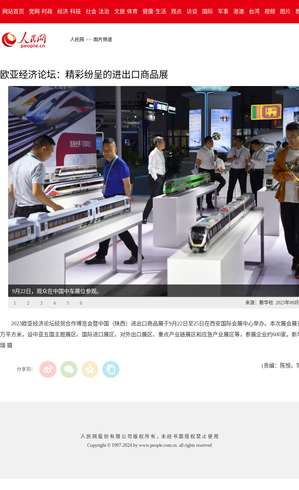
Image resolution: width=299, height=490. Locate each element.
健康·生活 (154, 11)
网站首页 (13, 11)
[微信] (68, 369)
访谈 (191, 11)
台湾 (254, 11)
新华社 (266, 303)
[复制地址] (111, 369)
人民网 (77, 39)
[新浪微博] (47, 369)
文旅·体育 (126, 11)
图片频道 (102, 39)
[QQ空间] (89, 369)
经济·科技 (69, 11)
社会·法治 (97, 11)
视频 (269, 11)
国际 (207, 11)
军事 (223, 11)
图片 (285, 11)
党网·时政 (41, 11)
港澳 (238, 11)
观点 (176, 11)
